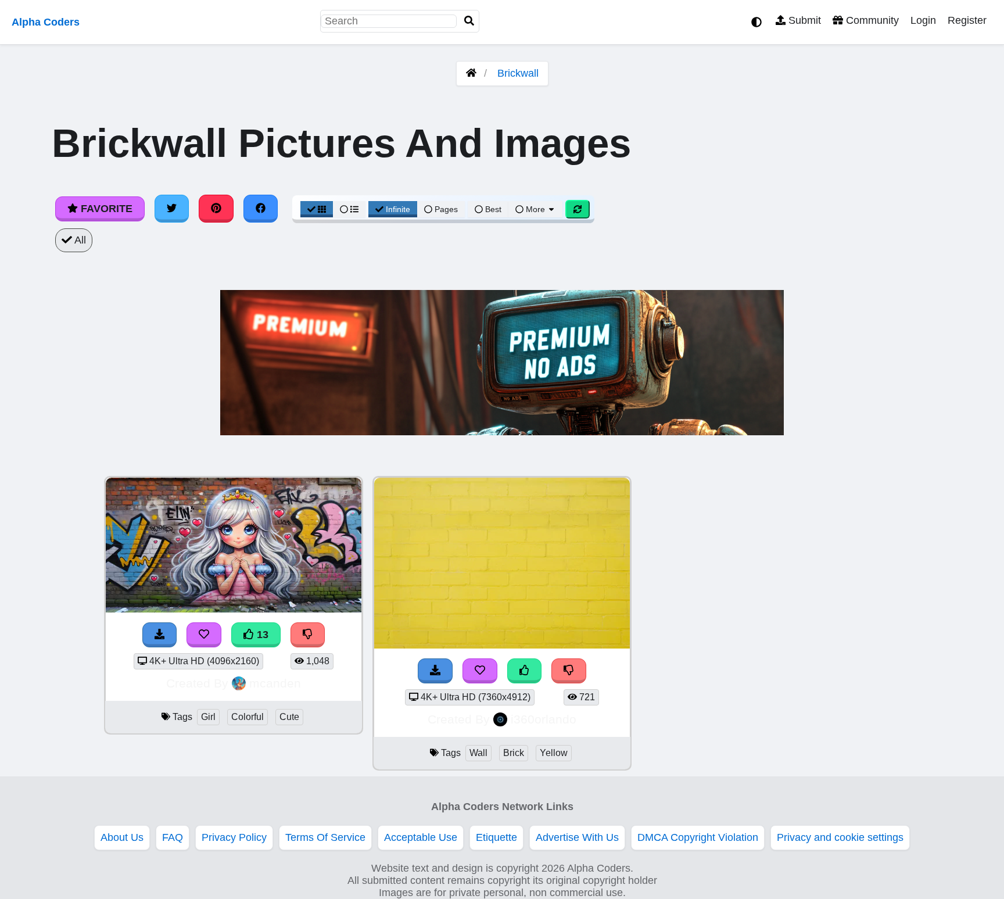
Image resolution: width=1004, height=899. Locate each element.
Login (923, 20)
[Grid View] (316, 209)
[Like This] (524, 670)
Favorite (105, 208)
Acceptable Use (420, 837)
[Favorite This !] (479, 670)
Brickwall (518, 73)
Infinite (398, 209)
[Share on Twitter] (172, 209)
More (535, 209)
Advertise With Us (577, 837)
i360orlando (543, 719)
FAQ (172, 837)
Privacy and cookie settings (840, 837)
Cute (289, 717)
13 (261, 634)
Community (871, 20)
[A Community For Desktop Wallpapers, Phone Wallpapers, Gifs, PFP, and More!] (471, 73)
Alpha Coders (46, 22)
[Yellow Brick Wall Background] (502, 645)
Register (967, 20)
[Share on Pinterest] (216, 209)
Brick (513, 753)
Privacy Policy (234, 837)
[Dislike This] (568, 670)
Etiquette (496, 837)
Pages (446, 209)
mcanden (275, 683)
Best (492, 209)
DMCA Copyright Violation (697, 837)
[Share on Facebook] (260, 209)
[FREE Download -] (435, 670)
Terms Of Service (325, 837)
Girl (208, 717)
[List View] (349, 209)
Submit (803, 20)
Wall (478, 753)
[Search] (469, 21)
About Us (122, 837)
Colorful (247, 717)
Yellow (554, 753)
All (79, 240)
